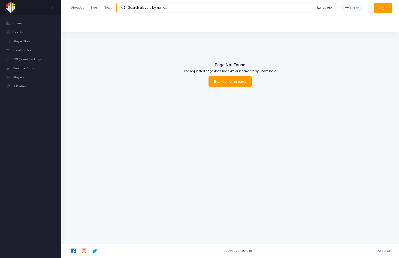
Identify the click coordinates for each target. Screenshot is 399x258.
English (355, 7)
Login (382, 8)
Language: (324, 7)
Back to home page (230, 81)
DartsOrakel (244, 250)
